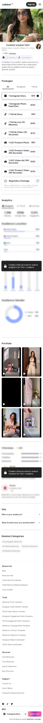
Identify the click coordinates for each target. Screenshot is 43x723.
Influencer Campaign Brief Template (16, 626)
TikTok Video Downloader (12, 644)
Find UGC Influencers (29, 546)
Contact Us (6, 683)
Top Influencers (8, 662)
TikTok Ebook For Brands (11, 580)
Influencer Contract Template (13, 630)
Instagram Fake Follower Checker (15, 607)
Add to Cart (34, 714)
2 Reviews (12, 53)
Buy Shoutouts (8, 671)
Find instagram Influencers (12, 542)
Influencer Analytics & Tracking (14, 635)
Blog (4, 571)
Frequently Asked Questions (13, 693)
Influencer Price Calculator (12, 602)
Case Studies (7, 590)
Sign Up (31, 4)
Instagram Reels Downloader (13, 640)
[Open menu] (39, 4)
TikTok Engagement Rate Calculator (16, 621)
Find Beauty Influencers (11, 551)
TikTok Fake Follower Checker (13, 611)
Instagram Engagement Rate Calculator (17, 616)
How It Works (7, 688)
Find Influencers (8, 657)
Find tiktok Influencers (11, 546)
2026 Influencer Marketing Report (15, 585)
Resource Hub (7, 575)
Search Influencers (9, 666)
